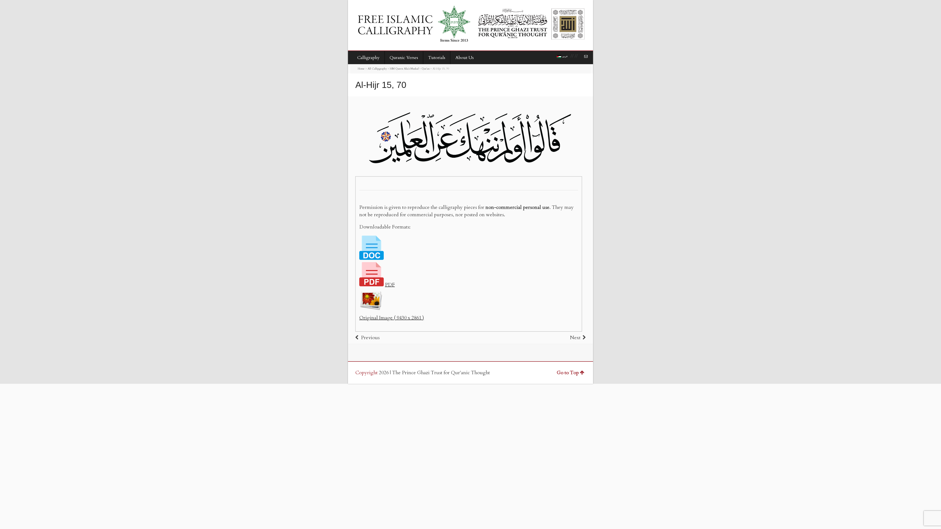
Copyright (366, 372)
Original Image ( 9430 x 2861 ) (391, 317)
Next (575, 337)
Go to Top (568, 372)
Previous (370, 337)
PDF (390, 284)
